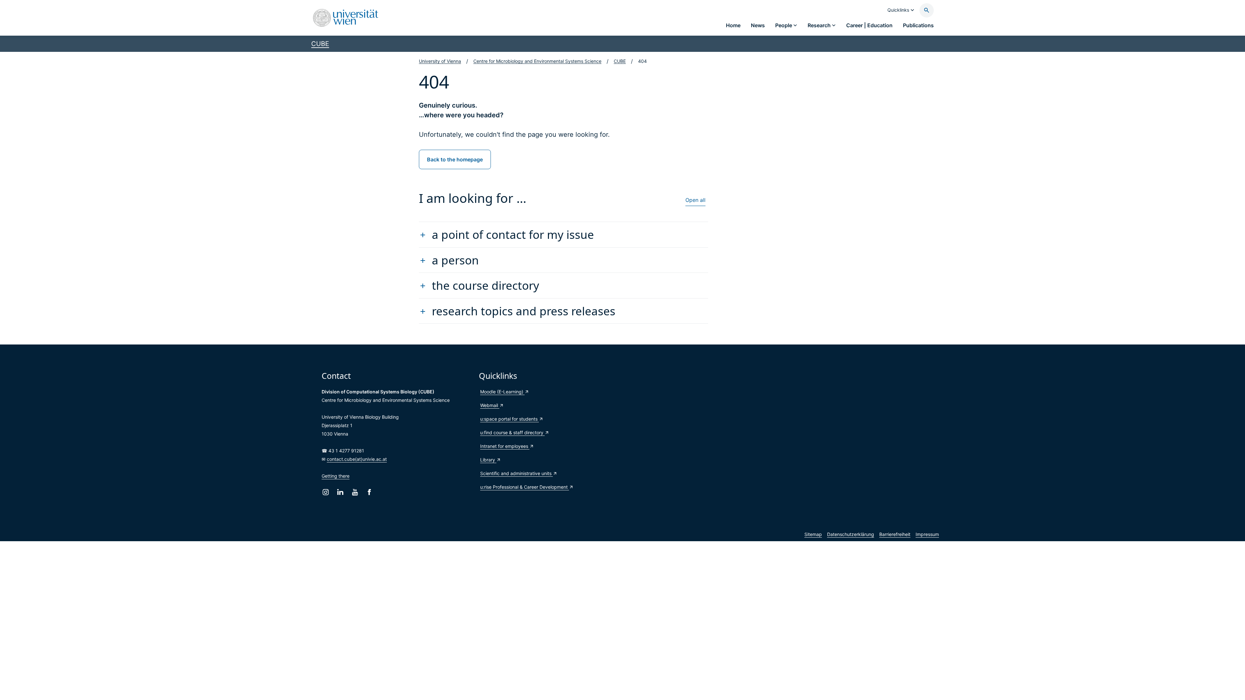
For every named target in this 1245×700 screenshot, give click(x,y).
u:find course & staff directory (512, 432)
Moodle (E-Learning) (502, 391)
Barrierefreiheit (894, 534)
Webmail (489, 405)
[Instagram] (325, 492)
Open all (695, 200)
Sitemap (813, 534)
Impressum (927, 534)
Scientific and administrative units (516, 473)
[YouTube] (355, 492)
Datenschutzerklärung (850, 534)
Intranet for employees (504, 446)
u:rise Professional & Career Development (524, 487)
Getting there (336, 476)
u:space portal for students (509, 419)
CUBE (320, 44)
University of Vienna (440, 61)
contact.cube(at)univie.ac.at (357, 459)
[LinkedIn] (340, 492)
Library (488, 459)
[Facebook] (369, 492)
